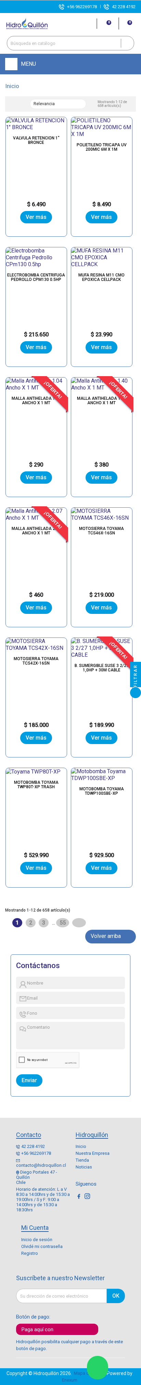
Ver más (36, 217)
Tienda (82, 1160)
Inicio (81, 1146)
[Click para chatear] (97, 1368)
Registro (29, 1253)
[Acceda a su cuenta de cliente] (89, 23)
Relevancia (57, 104)
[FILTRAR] (135, 692)
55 (63, 922)
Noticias (84, 1167)
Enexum (70, 1380)
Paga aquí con (37, 1329)
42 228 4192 (124, 6)
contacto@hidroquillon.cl (41, 1165)
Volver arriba (110, 936)
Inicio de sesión (36, 1239)
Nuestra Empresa (93, 1153)
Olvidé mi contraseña (42, 1246)
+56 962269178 (82, 6)
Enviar (29, 1080)
